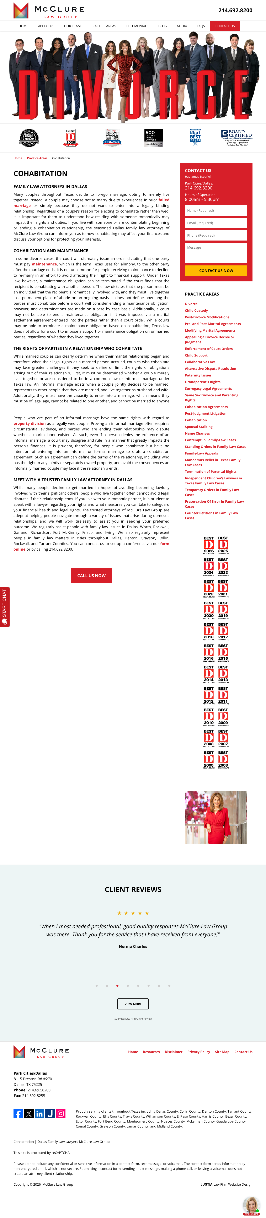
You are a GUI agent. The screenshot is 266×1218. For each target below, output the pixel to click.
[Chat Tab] (133, 609)
